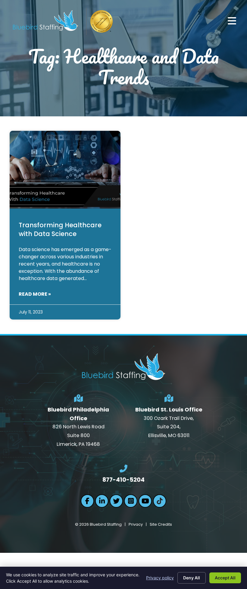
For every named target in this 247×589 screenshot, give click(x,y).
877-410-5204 (123, 480)
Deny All (191, 577)
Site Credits (161, 524)
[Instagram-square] (130, 501)
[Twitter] (116, 501)
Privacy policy (160, 577)
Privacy (136, 524)
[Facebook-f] (87, 501)
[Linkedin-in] (101, 501)
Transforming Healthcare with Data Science (60, 229)
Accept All (225, 577)
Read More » (35, 294)
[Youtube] (145, 501)
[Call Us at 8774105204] (123, 469)
